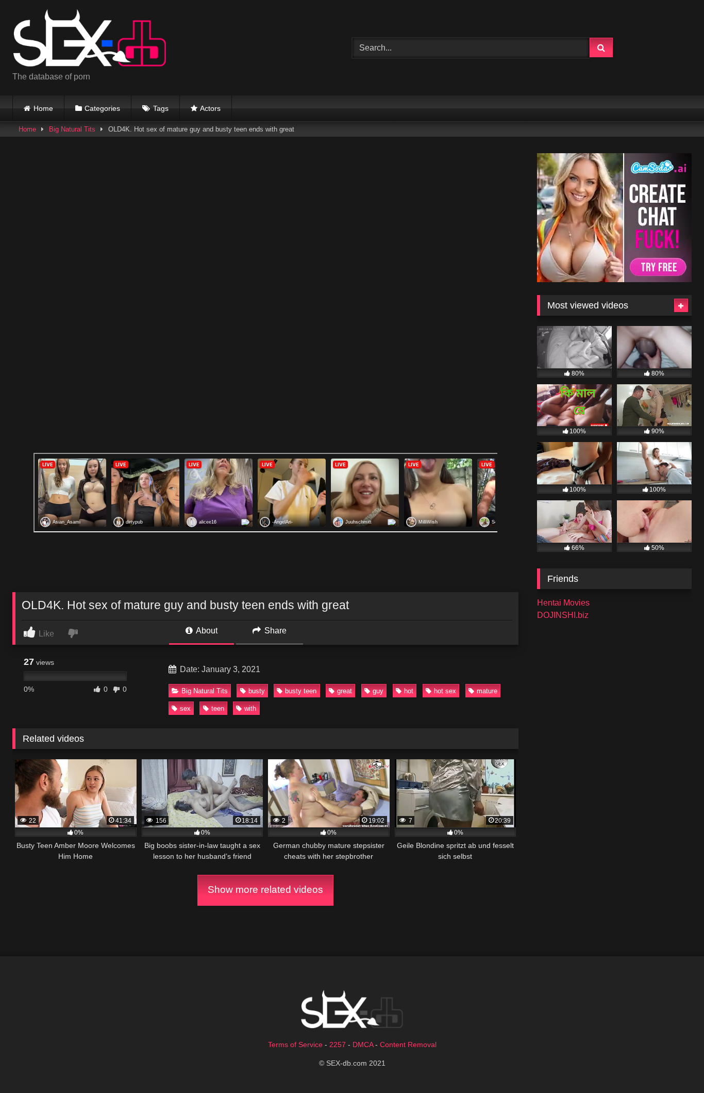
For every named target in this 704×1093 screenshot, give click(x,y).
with (250, 708)
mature (487, 691)
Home (43, 108)
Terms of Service (295, 1044)
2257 (337, 1044)
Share (274, 630)
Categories (102, 108)
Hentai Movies (563, 602)
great (344, 691)
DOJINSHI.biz (563, 615)
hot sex (445, 691)
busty (256, 691)
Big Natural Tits (72, 129)
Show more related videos (265, 889)
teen (217, 708)
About (205, 630)
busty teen (300, 691)
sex (185, 708)
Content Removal (408, 1044)
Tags (161, 108)
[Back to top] (672, 1062)
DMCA (363, 1044)
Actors (210, 108)
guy (378, 691)
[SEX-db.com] (89, 39)
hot (408, 691)
